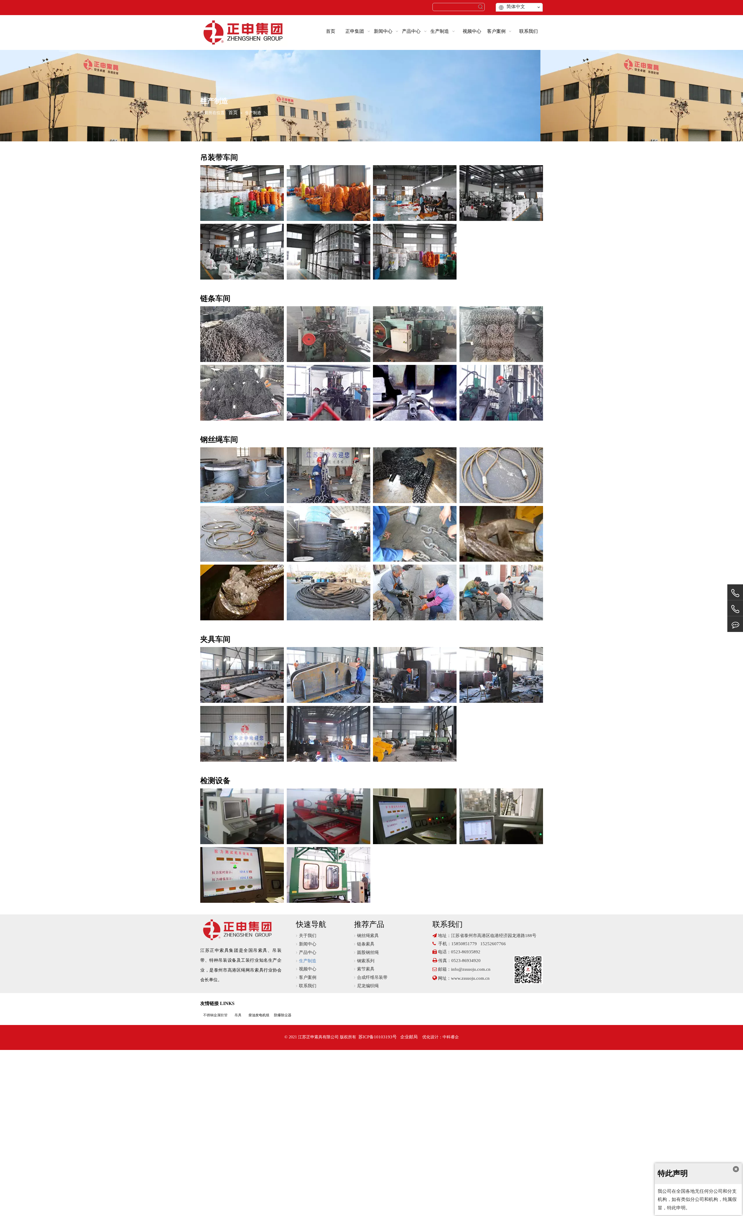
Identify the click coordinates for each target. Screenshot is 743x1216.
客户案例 (307, 977)
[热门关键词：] (480, 7)
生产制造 (307, 961)
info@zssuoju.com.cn (470, 969)
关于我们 (307, 935)
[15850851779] (735, 609)
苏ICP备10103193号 (377, 1037)
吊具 (238, 1015)
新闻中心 (307, 944)
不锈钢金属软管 (215, 1015)
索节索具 (365, 969)
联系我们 (307, 985)
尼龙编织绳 (368, 985)
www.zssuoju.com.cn (471, 978)
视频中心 (307, 969)
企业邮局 (409, 1037)
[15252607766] (735, 624)
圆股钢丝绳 (368, 952)
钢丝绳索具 (368, 935)
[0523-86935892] (735, 593)
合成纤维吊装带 (372, 977)
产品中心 (307, 952)
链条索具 (365, 944)
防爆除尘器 (282, 1015)
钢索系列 (365, 961)
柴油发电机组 (258, 1015)
